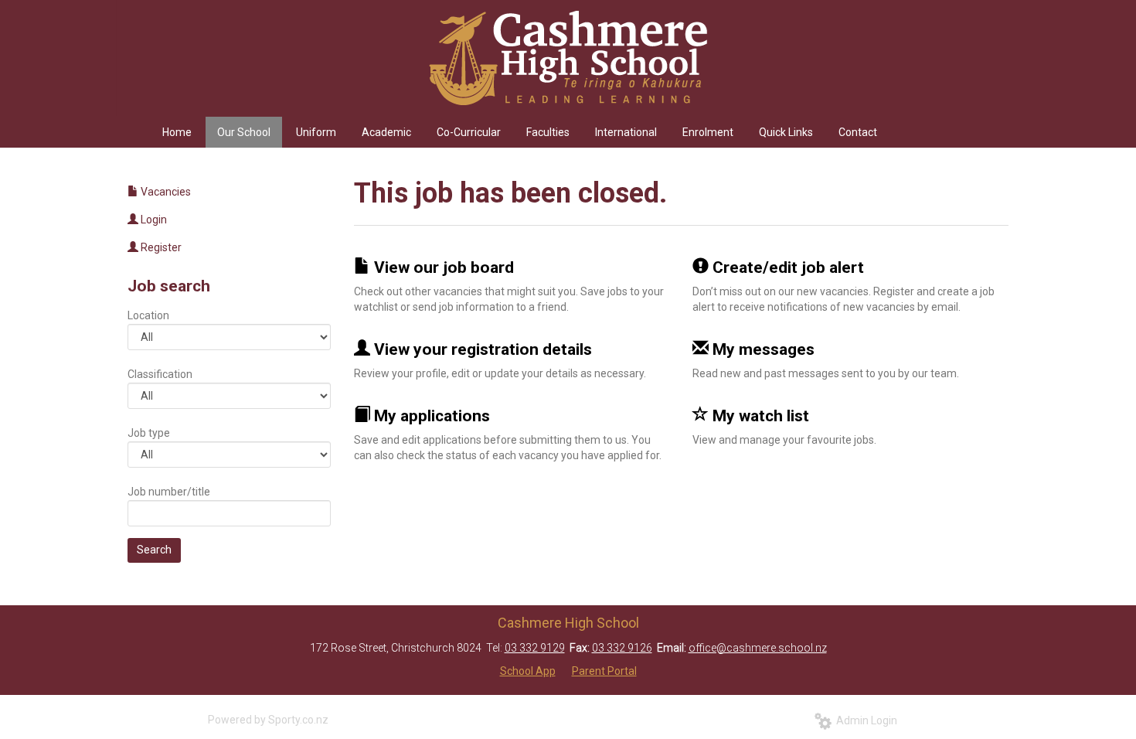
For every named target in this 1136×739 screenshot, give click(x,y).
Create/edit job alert (786, 267)
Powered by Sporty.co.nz (268, 719)
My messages (762, 349)
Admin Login (864, 720)
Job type (149, 433)
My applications (430, 416)
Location (148, 315)
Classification (160, 374)
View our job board (442, 267)
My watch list (759, 416)
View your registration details (481, 349)
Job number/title (169, 491)
